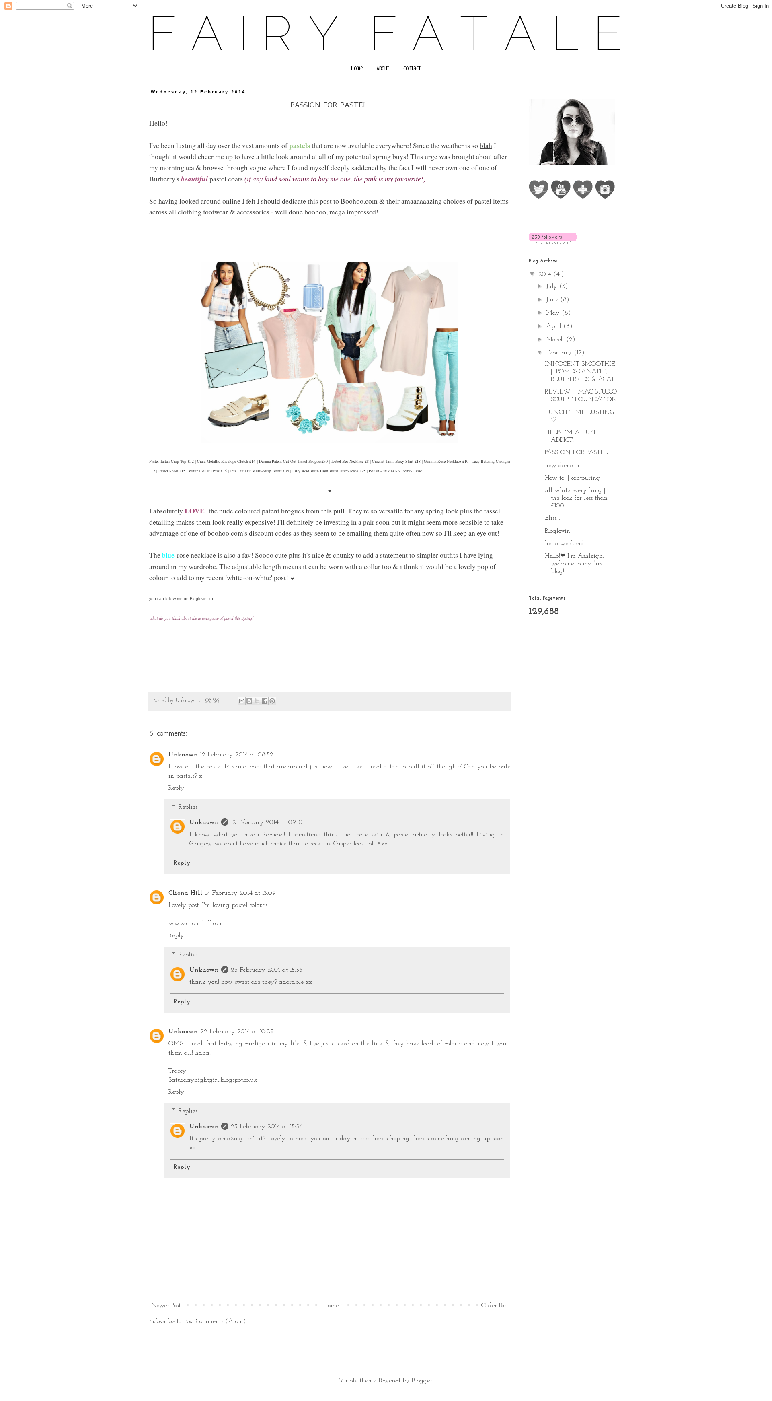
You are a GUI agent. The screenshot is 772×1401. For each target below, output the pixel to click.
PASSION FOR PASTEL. (577, 452)
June (553, 300)
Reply (176, 788)
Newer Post (166, 1305)
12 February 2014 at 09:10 (267, 822)
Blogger (422, 1381)
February (560, 353)
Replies (188, 807)
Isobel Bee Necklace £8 (350, 461)
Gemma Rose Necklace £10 (446, 461)
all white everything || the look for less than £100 (576, 498)
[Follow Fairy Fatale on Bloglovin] (553, 242)
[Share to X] (257, 701)
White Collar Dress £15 (208, 471)
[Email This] (242, 701)
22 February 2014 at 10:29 (237, 1031)
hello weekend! (565, 543)
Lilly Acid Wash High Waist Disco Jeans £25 (328, 471)
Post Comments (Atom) (215, 1321)
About (383, 69)
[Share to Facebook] (265, 701)
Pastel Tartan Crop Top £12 (171, 461)
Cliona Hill (185, 893)
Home (357, 69)
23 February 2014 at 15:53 (266, 970)
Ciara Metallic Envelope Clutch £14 (226, 461)
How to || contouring (572, 478)
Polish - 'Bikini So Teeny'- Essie (395, 471)
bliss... (552, 518)
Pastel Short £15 (171, 471)
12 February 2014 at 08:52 (236, 755)
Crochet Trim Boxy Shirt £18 (396, 461)
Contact (412, 69)
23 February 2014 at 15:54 (267, 1126)
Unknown (183, 755)
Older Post (494, 1305)
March (556, 339)
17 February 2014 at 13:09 (240, 893)
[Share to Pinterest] (272, 701)
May (554, 313)
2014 (545, 274)
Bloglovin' (198, 598)
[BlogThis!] (249, 701)
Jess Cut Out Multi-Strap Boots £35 (259, 471)
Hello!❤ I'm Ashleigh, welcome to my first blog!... (574, 564)
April (554, 326)
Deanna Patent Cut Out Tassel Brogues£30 (293, 461)
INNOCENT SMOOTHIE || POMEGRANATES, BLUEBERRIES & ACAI (580, 372)
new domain (562, 465)
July (552, 286)
